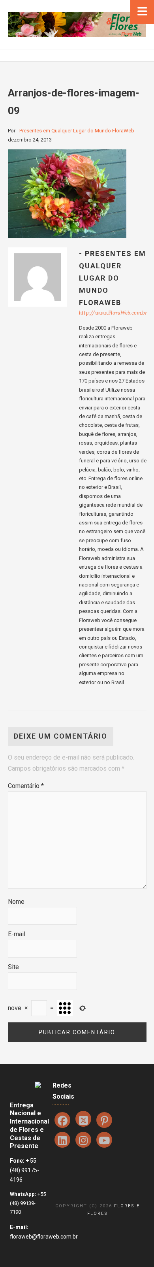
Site (13, 967)
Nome (16, 901)
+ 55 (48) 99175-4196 (24, 1170)
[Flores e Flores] (77, 24)
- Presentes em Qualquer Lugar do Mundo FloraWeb (75, 131)
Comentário (26, 786)
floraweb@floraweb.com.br (44, 1236)
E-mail (16, 934)
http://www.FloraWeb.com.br (113, 312)
